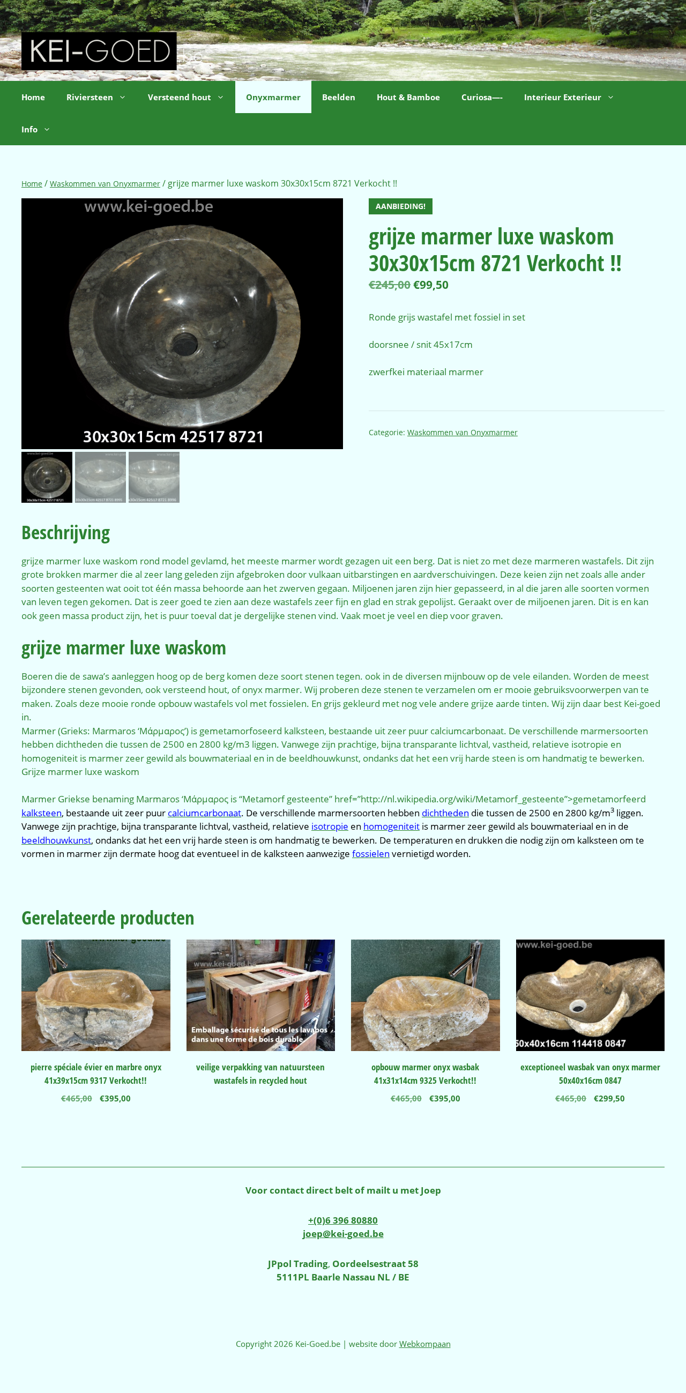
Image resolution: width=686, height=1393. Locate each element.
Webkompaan (425, 1343)
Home (33, 97)
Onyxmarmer (273, 97)
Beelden (338, 97)
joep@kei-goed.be (343, 1233)
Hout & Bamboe (408, 97)
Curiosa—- (482, 97)
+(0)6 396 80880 (343, 1220)
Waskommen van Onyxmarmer (105, 183)
